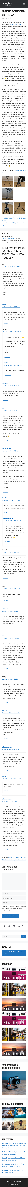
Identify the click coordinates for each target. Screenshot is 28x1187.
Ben (3, 408)
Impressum (10, 1181)
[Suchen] (23, 936)
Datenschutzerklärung (8, 238)
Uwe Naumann (6, 448)
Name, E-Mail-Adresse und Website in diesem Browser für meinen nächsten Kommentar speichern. (14, 909)
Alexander (5, 383)
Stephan (4, 710)
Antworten (5, 299)
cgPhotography (7, 747)
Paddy (4, 304)
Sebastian (5, 609)
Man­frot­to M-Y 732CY (16, 24)
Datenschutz (17, 1181)
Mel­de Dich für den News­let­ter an (13, 953)
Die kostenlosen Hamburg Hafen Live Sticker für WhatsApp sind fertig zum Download (14, 1146)
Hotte (3, 636)
